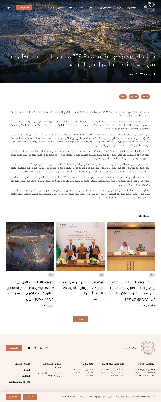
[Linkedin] (35, 347)
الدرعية (119, 7)
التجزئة (71, 7)
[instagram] (46, 347)
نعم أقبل (30, 396)
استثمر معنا (24, 7)
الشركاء (51, 7)
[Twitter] (40, 347)
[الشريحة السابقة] (17, 216)
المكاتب (81, 7)
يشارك (131, 74)
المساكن (92, 7)
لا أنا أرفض (13, 396)
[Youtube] (29, 347)
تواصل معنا (13, 348)
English (8, 7)
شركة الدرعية (131, 7)
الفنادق (61, 7)
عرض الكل (80, 319)
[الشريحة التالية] (9, 216)
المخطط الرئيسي (106, 7)
